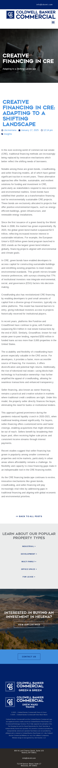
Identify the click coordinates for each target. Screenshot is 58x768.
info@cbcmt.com (44, 5)
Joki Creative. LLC (40, 737)
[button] (53, 22)
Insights (8, 134)
